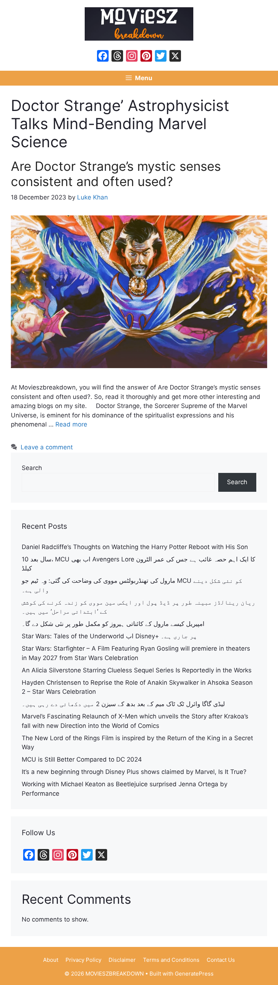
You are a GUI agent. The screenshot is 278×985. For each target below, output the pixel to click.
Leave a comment (47, 447)
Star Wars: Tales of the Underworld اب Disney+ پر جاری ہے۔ (109, 636)
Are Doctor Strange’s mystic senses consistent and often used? (116, 173)
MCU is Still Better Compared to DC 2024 (82, 759)
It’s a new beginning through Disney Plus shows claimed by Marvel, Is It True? (134, 771)
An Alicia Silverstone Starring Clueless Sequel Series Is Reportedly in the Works (137, 670)
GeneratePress (194, 973)
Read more (71, 424)
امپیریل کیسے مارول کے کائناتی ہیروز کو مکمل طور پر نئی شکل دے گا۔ (113, 623)
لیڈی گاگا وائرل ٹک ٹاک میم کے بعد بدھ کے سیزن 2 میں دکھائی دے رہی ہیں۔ (123, 704)
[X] (175, 56)
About (50, 959)
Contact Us (221, 959)
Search (32, 467)
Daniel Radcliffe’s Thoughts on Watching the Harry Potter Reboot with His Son (135, 547)
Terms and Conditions (171, 959)
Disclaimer (122, 959)
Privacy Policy (83, 959)
